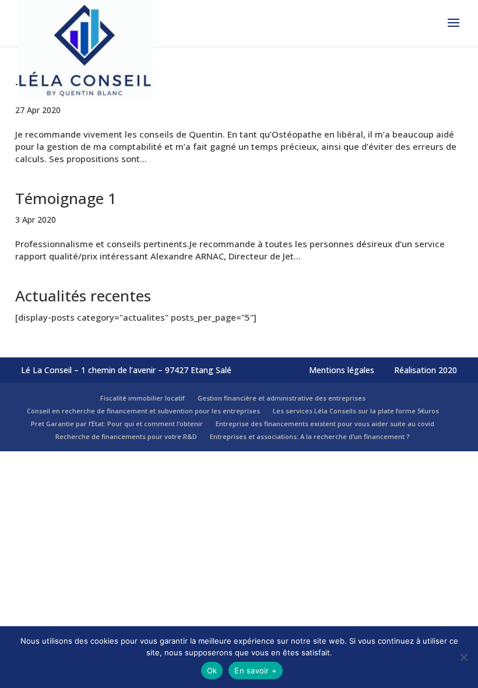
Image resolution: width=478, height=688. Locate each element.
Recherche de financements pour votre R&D (126, 436)
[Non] (463, 657)
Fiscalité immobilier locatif (142, 398)
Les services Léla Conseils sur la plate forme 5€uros (356, 410)
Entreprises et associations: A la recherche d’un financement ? (310, 436)
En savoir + (255, 670)
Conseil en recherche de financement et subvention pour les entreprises (143, 410)
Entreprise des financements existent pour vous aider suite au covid (325, 423)
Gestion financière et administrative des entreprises (281, 398)
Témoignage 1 (66, 198)
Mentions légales (341, 369)
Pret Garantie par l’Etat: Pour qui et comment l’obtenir (117, 423)
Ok (212, 670)
